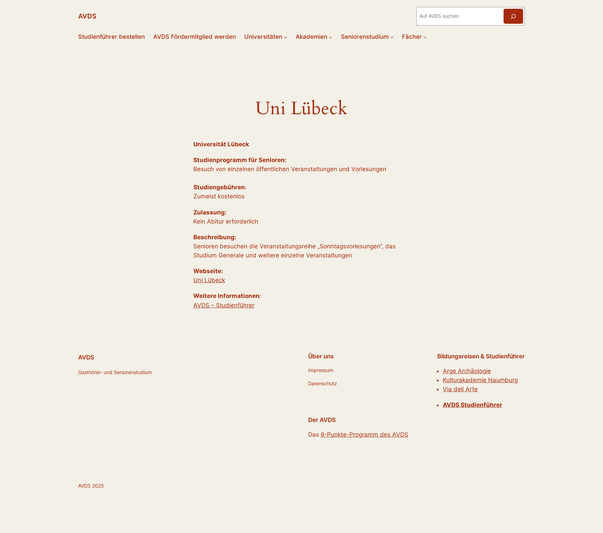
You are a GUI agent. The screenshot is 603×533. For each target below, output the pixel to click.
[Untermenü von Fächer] (425, 36)
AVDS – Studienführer (223, 305)
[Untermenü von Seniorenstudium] (392, 36)
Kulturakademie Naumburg (480, 380)
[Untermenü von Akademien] (330, 36)
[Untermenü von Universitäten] (285, 36)
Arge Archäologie (467, 370)
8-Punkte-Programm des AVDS (364, 434)
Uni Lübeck (209, 280)
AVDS (87, 16)
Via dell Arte (460, 389)
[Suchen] (513, 16)
